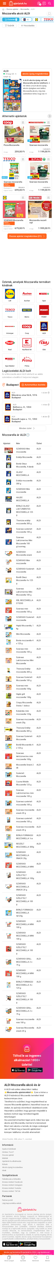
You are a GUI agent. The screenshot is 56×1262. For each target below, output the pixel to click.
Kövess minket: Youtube (11, 1188)
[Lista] (44, 3)
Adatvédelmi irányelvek (28, 1255)
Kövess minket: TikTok (11, 1191)
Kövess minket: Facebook (12, 1182)
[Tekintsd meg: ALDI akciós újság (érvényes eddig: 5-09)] (12, 95)
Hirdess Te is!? (8, 1152)
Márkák (5, 1158)
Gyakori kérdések (9, 1149)
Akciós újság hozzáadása (12, 1167)
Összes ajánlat (12, 9)
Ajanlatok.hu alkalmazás (11, 1161)
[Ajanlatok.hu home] (18, 3)
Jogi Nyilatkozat (43, 1252)
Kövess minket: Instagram (12, 1185)
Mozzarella (25, 9)
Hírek (4, 1170)
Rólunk (5, 1164)
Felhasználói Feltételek (10, 1255)
